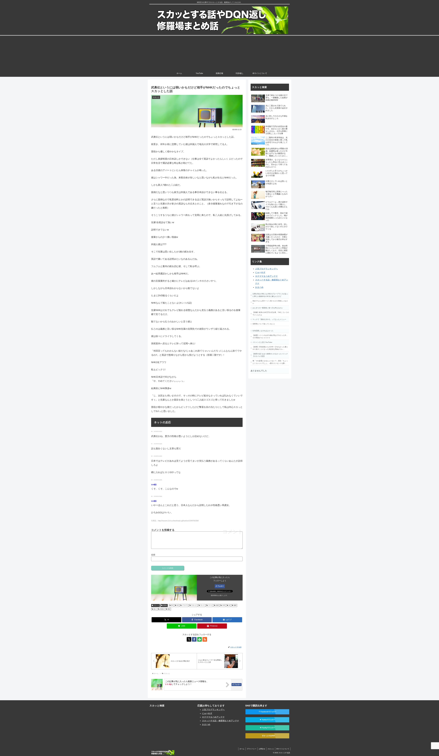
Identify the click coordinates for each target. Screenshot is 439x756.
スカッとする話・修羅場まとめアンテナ (220, 721)
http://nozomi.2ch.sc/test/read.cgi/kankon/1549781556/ (178, 521)
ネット (202, 605)
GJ (177, 605)
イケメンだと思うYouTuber (262, 342)
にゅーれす (260, 272)
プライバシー (251, 749)
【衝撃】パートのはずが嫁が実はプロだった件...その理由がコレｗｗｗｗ (270, 336)
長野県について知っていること (264, 324)
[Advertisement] (219, 53)
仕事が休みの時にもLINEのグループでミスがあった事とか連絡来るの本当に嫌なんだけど (270, 295)
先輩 (217, 605)
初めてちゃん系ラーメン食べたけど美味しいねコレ (270, 302)
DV (172, 605)
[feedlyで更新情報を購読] (199, 639)
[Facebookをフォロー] (194, 639)
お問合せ (262, 749)
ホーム (242, 749)
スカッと (156, 605)
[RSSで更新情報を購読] (204, 639)
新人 (155, 609)
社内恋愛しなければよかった (263, 331)
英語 (169, 609)
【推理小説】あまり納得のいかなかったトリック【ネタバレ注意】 (270, 355)
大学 (223, 605)
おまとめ (259, 287)
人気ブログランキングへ (266, 269)
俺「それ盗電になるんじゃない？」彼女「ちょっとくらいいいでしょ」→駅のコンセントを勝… (270, 362)
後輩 (235, 605)
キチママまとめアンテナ (266, 276)
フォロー (221, 586)
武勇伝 (165, 605)
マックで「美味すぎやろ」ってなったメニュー (269, 319)
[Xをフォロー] (189, 639)
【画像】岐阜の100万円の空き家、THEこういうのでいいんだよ (271, 313)
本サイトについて (282, 749)
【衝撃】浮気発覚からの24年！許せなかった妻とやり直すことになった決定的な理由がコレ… (270, 348)
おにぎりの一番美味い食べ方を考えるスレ (268, 308)
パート (210, 605)
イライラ (185, 605)
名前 (153, 555)
